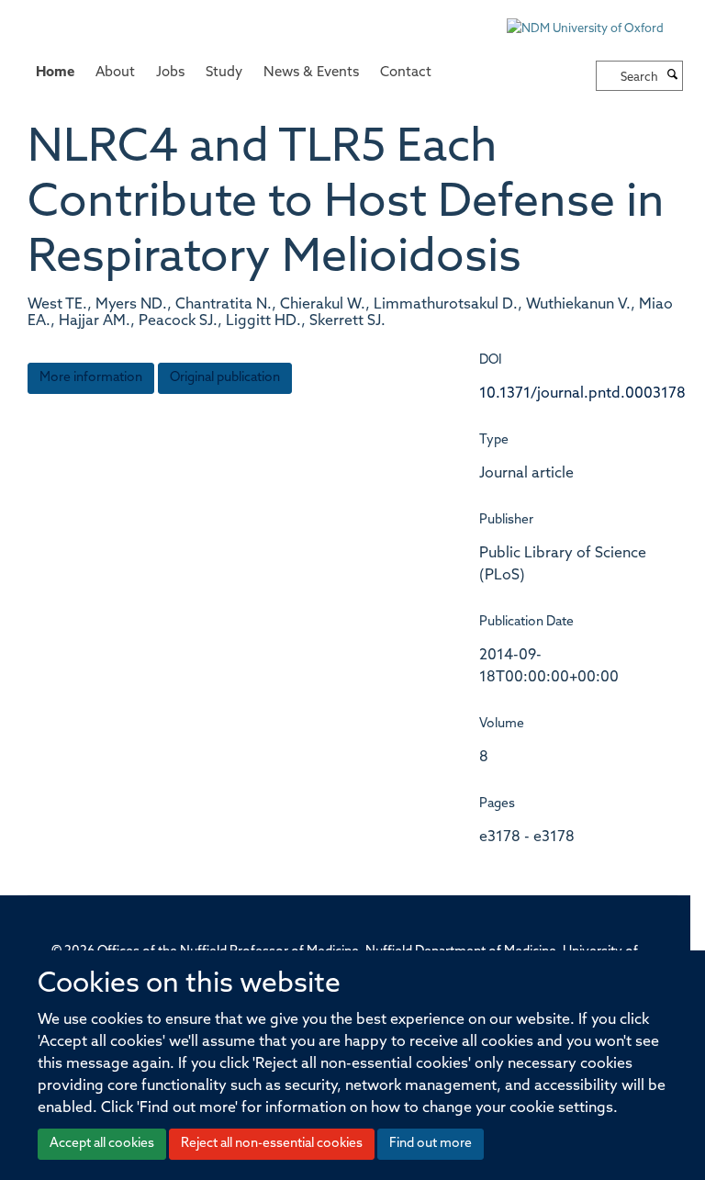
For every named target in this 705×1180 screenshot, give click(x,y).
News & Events (311, 73)
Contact (405, 73)
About (115, 73)
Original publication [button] (225, 378)
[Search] (673, 76)
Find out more (430, 1144)
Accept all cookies (102, 1144)
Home (55, 73)
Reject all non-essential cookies (272, 1144)
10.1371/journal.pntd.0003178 (582, 394)
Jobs (170, 73)
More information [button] (90, 378)
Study (224, 73)
